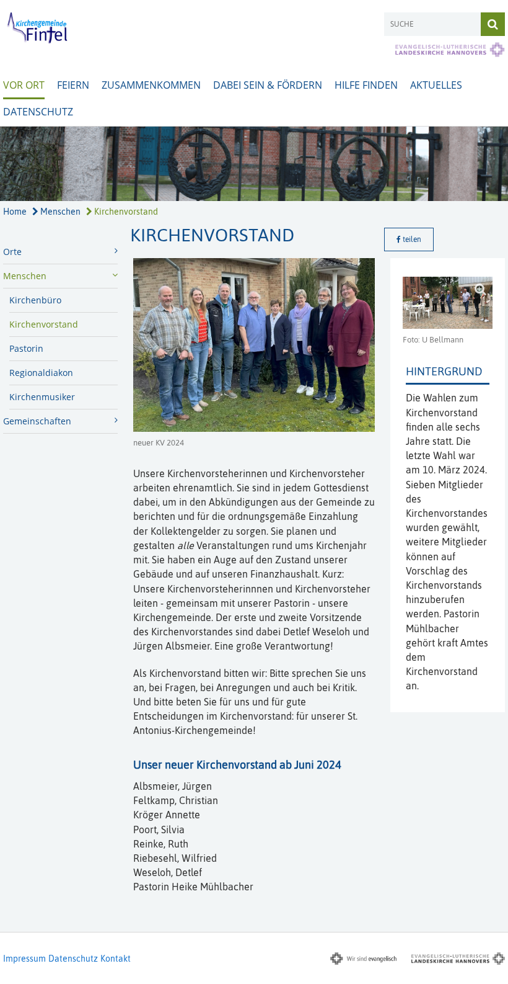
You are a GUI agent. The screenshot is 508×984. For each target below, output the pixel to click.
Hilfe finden (366, 85)
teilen (411, 239)
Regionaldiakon (41, 372)
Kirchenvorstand (125, 212)
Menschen (59, 212)
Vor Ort (24, 85)
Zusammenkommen (151, 85)
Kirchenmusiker (42, 397)
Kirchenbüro (35, 300)
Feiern (73, 85)
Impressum (24, 959)
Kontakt (115, 959)
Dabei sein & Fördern (267, 85)
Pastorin (26, 348)
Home (15, 212)
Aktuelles (436, 85)
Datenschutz (38, 112)
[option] (254, 164)
